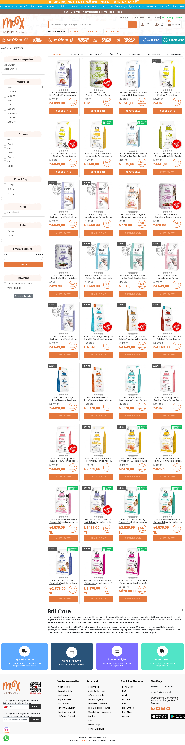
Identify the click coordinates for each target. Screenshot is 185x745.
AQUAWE (11, 122)
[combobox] (6, 707)
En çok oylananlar (174, 54)
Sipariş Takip (125, 17)
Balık (9, 148)
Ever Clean (127, 712)
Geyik (10, 165)
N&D (124, 691)
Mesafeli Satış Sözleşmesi (100, 712)
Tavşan (10, 157)
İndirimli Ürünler (112, 31)
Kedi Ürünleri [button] (14, 40)
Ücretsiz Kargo (14, 288)
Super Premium (14, 212)
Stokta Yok (168, 171)
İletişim (157, 17)
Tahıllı (10, 235)
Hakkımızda (93, 687)
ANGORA (11, 109)
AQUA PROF (12, 117)
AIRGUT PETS (13, 91)
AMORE (10, 104)
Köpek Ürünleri (10, 68)
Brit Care (126, 699)
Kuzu (9, 161)
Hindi (9, 139)
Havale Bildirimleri (142, 17)
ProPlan (125, 695)
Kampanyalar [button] (176, 40)
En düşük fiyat (135, 54)
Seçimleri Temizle (23, 296)
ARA (22, 264)
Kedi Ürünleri (9, 65)
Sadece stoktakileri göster (19, 283)
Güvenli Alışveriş (95, 699)
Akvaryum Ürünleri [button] (83, 40)
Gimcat (125, 716)
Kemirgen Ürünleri (66, 712)
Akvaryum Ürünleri (66, 708)
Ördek (10, 152)
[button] (174, 24)
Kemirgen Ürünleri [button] (106, 40)
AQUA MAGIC (13, 113)
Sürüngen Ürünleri (66, 716)
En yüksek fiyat (154, 54)
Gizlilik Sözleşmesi (96, 691)
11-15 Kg (10, 193)
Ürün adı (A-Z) (96, 54)
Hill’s (124, 703)
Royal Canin (127, 687)
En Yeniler (74, 31)
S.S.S (90, 720)
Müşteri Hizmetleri (96, 695)
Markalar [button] (153, 40)
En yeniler (57, 54)
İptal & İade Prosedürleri (99, 708)
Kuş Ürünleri (63, 703)
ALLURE (10, 100)
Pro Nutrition (128, 708)
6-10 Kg (10, 189)
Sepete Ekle (63, 110)
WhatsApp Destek (173, 17)
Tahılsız (10, 231)
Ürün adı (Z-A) (116, 54)
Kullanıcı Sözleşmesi (97, 703)
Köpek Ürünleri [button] (37, 40)
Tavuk (10, 144)
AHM (9, 87)
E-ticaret (83, 740)
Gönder (35, 706)
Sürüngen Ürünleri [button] (129, 40)
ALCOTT (11, 96)
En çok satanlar (77, 54)
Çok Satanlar (91, 31)
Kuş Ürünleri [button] (60, 40)
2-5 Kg (10, 184)
